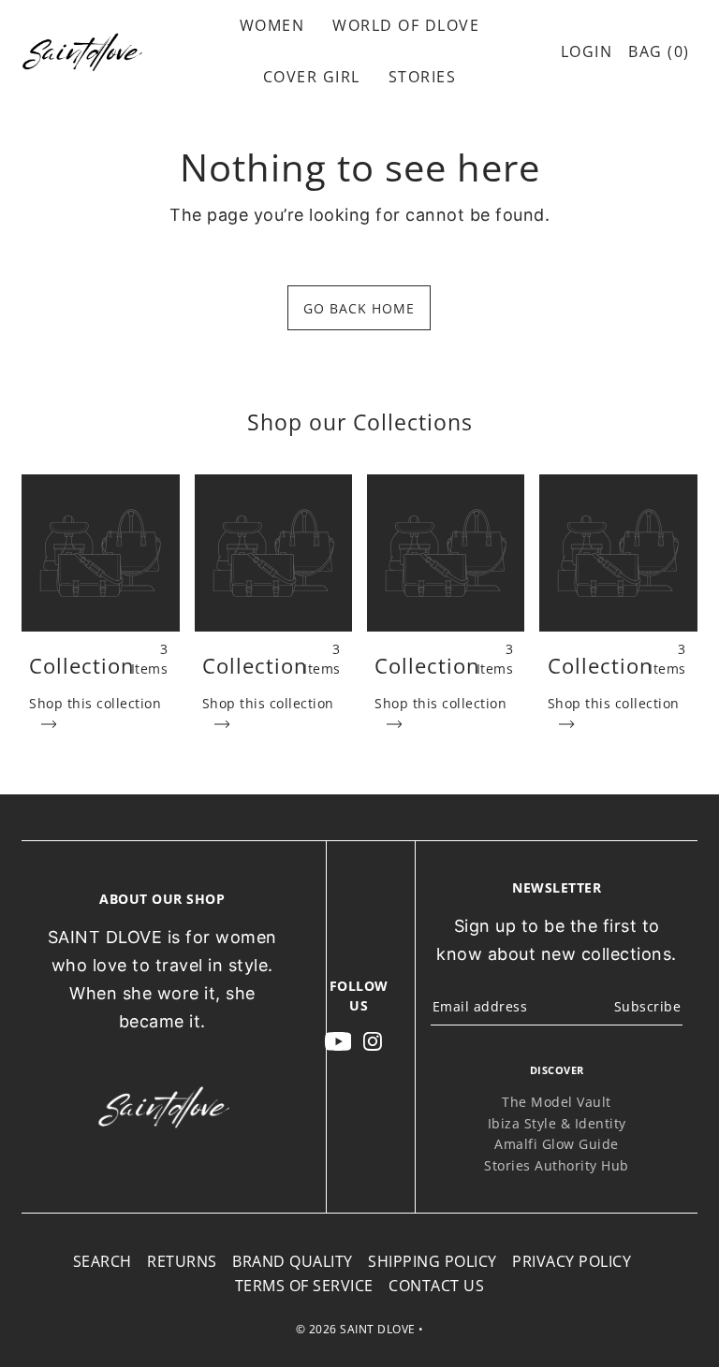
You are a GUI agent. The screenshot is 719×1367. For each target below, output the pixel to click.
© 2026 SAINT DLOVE (356, 1329)
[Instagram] (372, 1040)
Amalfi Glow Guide (556, 1144)
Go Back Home (359, 308)
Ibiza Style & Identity (557, 1123)
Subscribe (648, 1006)
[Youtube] (338, 1040)
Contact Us (436, 1285)
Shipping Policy (432, 1261)
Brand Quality (292, 1261)
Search (102, 1261)
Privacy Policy (571, 1261)
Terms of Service (304, 1285)
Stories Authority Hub (556, 1165)
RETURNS (182, 1261)
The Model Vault (556, 1102)
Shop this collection (95, 703)
